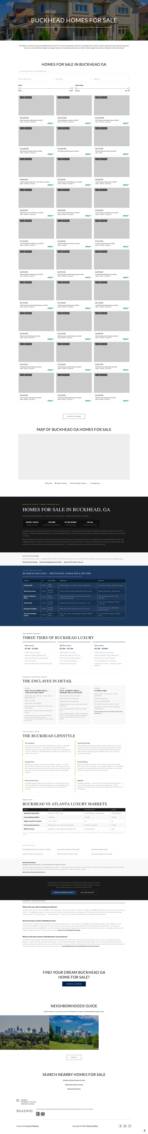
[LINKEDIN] (125, 1126)
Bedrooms (97, 79)
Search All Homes (74, 416)
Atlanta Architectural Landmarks (33, 854)
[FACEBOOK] (120, 1126)
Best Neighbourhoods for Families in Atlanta (36, 849)
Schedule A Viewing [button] (74, 984)
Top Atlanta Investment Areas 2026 (68, 849)
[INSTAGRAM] (129, 1126)
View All (74, 1057)
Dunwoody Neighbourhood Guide (102, 854)
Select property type (24, 79)
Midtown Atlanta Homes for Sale (67, 854)
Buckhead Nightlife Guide (99, 849)
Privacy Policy (92, 1126)
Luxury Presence (32, 1126)
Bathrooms (59, 79)
